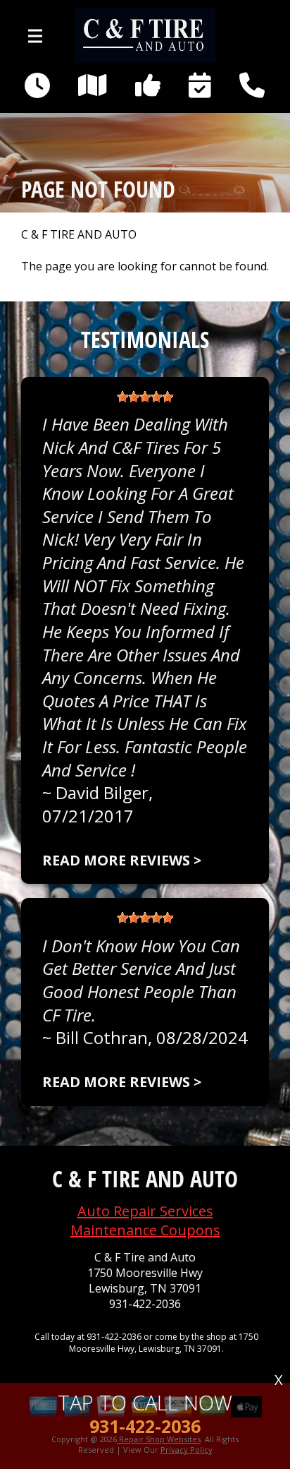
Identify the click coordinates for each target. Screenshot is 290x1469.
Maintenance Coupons (145, 1230)
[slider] (145, 396)
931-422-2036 (145, 1304)
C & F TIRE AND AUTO (79, 234)
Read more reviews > (121, 860)
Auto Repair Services (145, 1211)
